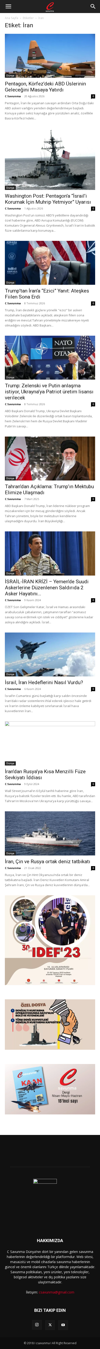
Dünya (10, 75)
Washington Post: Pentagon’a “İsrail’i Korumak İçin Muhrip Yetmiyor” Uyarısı (48, 199)
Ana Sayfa (11, 18)
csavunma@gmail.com (56, 1292)
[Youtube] (63, 1325)
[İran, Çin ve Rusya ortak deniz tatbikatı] (50, 833)
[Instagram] (37, 1325)
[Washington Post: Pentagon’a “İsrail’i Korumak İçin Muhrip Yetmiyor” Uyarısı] (50, 159)
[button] (8, 6)
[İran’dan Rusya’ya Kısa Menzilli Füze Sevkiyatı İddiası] (50, 743)
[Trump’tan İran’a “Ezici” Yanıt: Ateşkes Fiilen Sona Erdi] (50, 263)
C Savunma (13, 96)
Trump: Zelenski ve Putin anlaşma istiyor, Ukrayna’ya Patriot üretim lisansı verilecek (49, 392)
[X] (50, 1325)
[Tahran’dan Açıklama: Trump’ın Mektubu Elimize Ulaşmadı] (50, 458)
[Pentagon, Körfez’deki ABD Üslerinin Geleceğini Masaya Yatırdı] (50, 56)
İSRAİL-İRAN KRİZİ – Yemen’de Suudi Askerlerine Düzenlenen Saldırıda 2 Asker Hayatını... (47, 588)
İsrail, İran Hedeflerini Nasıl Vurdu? (44, 682)
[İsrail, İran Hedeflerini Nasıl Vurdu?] (50, 654)
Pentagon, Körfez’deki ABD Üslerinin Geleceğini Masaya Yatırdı (45, 87)
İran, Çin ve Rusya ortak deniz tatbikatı (47, 861)
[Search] (93, 6)
